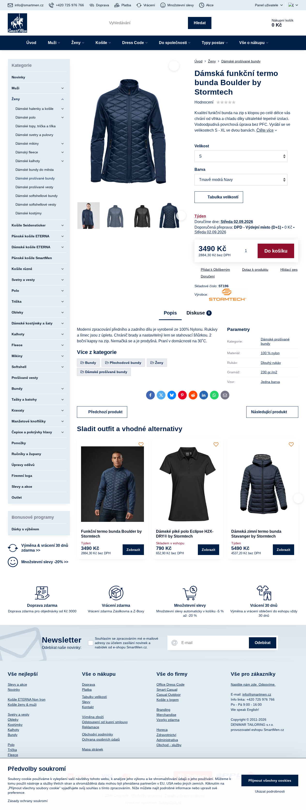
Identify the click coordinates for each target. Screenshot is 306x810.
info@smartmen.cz (256, 694)
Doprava (88, 684)
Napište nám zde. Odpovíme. (253, 684)
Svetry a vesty (18, 714)
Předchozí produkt (105, 412)
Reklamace (90, 727)
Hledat (200, 23)
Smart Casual (167, 689)
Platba (87, 689)
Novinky (14, 689)
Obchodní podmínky (97, 734)
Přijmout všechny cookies (269, 780)
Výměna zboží (93, 717)
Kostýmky (15, 725)
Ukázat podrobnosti (270, 791)
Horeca (162, 730)
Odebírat (262, 643)
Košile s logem (168, 700)
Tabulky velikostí (94, 697)
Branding (163, 710)
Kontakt (88, 707)
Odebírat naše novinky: (61, 647)
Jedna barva (270, 382)
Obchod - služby (169, 745)
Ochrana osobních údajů (101, 739)
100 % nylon (270, 353)
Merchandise (166, 715)
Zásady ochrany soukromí (28, 801)
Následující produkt (269, 412)
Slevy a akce (17, 684)
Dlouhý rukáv (271, 363)
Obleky (13, 719)
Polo (11, 745)
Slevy (86, 702)
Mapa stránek (92, 749)
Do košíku (275, 251)
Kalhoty (13, 730)
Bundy (12, 735)
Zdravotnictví (166, 735)
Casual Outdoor (169, 695)
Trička (12, 750)
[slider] (226, 102)
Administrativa (167, 740)
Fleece (13, 755)
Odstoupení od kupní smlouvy (105, 722)
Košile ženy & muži (22, 704)
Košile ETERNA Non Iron (26, 699)
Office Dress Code (171, 684)
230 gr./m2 (269, 372)
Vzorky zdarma (168, 720)
